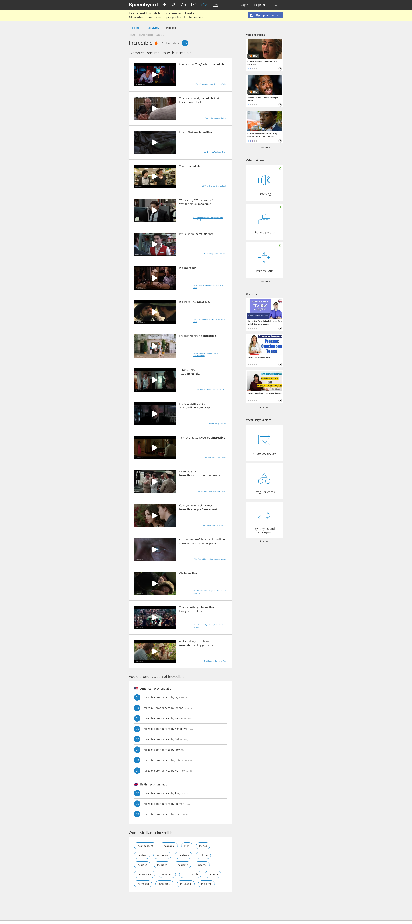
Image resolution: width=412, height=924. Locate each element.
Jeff (181, 234)
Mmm (182, 132)
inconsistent (144, 874)
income (202, 865)
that (216, 98)
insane (207, 200)
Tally (181, 437)
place (197, 336)
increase (213, 874)
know (191, 64)
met (214, 509)
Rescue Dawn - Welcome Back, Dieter (211, 491)
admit (193, 403)
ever (209, 509)
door (199, 611)
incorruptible (190, 874)
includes (162, 865)
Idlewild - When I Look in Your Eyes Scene (262, 98)
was (196, 132)
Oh (187, 437)
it (186, 200)
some (193, 539)
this (202, 102)
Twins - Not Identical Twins (215, 118)
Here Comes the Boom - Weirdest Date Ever (208, 286)
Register (259, 5)
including (182, 865)
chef (210, 234)
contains (204, 641)
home (211, 475)
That (190, 132)
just (195, 471)
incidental (162, 855)
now (217, 475)
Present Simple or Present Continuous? (264, 393)
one (196, 505)
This (181, 98)
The (193, 302)
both (208, 64)
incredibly (164, 884)
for (197, 102)
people (197, 509)
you (203, 437)
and (181, 641)
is (186, 98)
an (192, 234)
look (209, 437)
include (203, 855)
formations (193, 543)
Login (244, 5)
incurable (186, 884)
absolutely (193, 98)
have (183, 102)
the (187, 204)
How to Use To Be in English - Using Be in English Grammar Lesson (264, 322)
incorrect (167, 874)
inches (203, 846)
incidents (183, 855)
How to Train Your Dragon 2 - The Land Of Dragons (209, 592)
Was (181, 200)
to (188, 403)
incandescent (145, 846)
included (142, 865)
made (201, 475)
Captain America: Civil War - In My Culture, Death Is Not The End (262, 134)
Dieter (183, 471)
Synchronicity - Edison (217, 423)
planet (213, 543)
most (210, 505)
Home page (135, 28)
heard (184, 336)
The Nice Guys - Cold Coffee (215, 457)
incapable (169, 846)
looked (191, 102)
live (183, 611)
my (192, 437)
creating (184, 539)
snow (182, 543)
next (193, 611)
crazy (190, 200)
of (204, 407)
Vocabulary (153, 28)
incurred (206, 884)
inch (186, 846)
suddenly (190, 641)
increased (143, 884)
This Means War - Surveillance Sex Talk (211, 84)
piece (199, 407)
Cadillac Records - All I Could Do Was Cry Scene (263, 62)
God (197, 437)
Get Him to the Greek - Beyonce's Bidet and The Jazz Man (208, 218)
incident (142, 855)
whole (188, 607)
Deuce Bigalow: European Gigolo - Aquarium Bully (206, 354)
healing (197, 645)
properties (208, 645)
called (187, 302)
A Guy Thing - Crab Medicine (215, 254)
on (202, 543)
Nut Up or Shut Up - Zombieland (213, 186)
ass (208, 407)
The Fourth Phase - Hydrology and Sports (210, 559)
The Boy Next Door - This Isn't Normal (211, 389)
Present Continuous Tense (258, 357)
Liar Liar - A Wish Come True (215, 152)
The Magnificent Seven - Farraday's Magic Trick (209, 320)
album (193, 204)
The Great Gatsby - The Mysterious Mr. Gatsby (208, 626)
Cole (182, 505)
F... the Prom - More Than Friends (213, 525)
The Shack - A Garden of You (215, 661)
